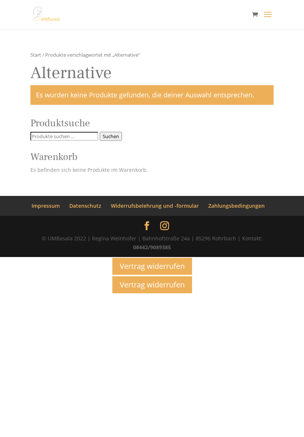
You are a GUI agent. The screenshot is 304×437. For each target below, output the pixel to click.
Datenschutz (85, 205)
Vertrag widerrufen (152, 266)
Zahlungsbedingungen (236, 205)
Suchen (111, 136)
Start (35, 54)
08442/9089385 (152, 247)
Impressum (46, 205)
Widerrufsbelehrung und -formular (155, 205)
